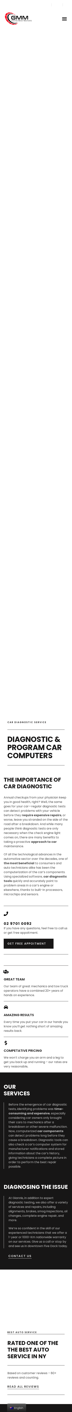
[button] (64, 19)
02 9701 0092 (18, 923)
